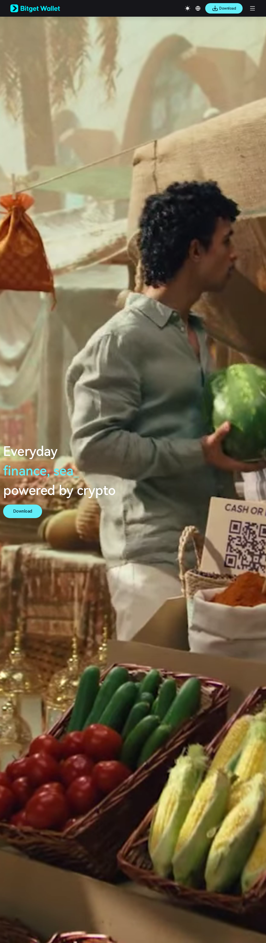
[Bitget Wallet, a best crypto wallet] (41, 8)
